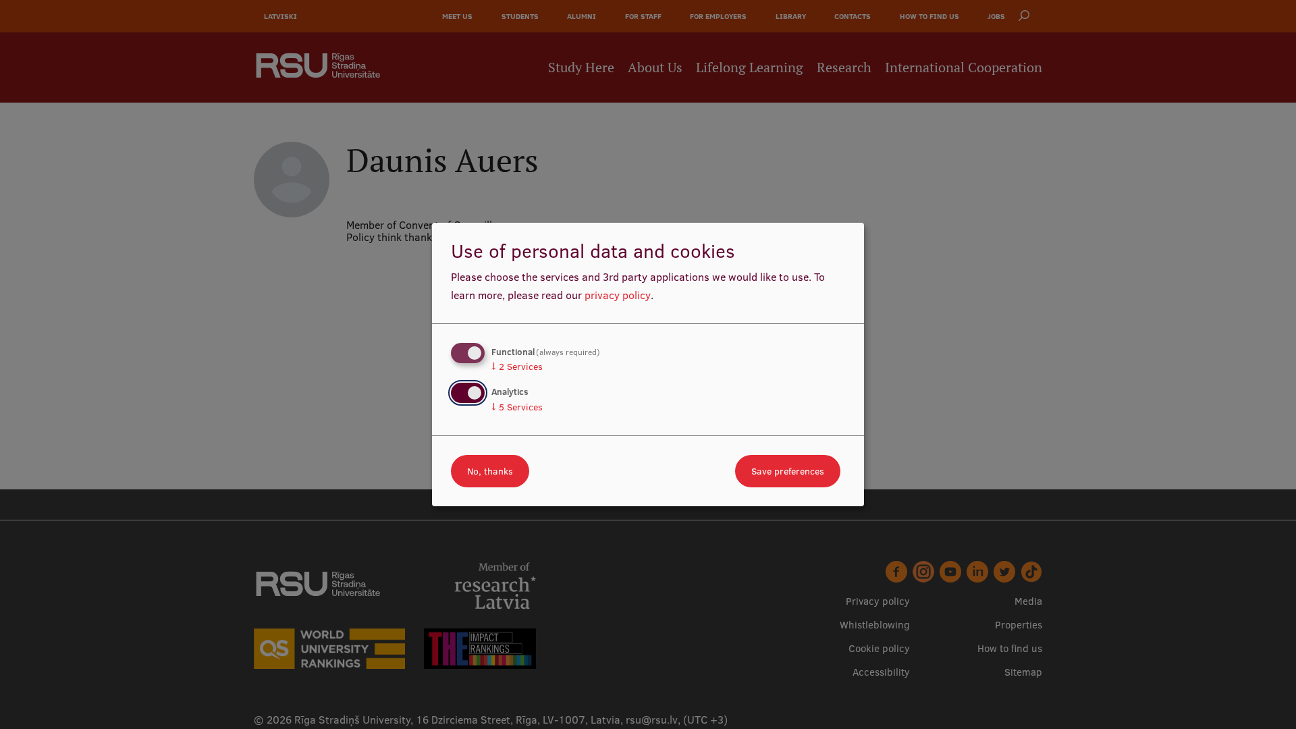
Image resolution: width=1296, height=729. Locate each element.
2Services (517, 366)
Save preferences (787, 471)
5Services (517, 407)
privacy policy (618, 295)
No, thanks (490, 471)
